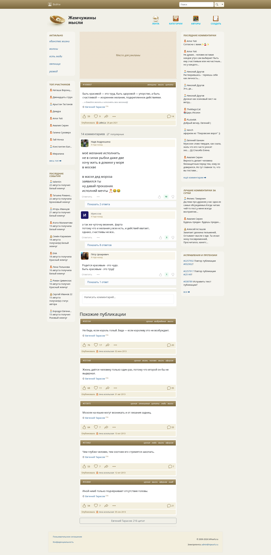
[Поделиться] (106, 116)
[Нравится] (84, 116)
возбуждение (160, 321)
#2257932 (188, 260)
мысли (161, 84)
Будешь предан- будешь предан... (202, 222)
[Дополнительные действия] (114, 116)
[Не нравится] (172, 197)
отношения (144, 403)
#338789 (187, 281)
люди (163, 403)
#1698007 (87, 84)
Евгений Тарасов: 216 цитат (128, 521)
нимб (171, 482)
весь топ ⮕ (55, 160)
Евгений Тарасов (95, 106)
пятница (54, 64)
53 (89, 466)
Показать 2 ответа (98, 204)
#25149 (187, 274)
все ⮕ (186, 291)
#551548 (87, 360)
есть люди (55, 56)
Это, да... (188, 88)
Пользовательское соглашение (67, 536)
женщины (151, 84)
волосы (53, 49)
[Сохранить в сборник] (95, 116)
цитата (169, 84)
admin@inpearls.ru (210, 544)
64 (89, 427)
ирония (149, 321)
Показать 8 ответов (99, 245)
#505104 (87, 321)
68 (89, 388)
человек (153, 360)
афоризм (169, 360)
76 (89, 345)
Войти (56, 4)
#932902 (187, 264)
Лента (156, 17)
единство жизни (59, 41)
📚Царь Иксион (191, 112)
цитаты (155, 403)
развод (53, 71)
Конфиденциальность (63, 542)
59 (89, 116)
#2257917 (188, 271)
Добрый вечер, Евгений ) (197, 122)
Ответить (87, 196)
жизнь (145, 360)
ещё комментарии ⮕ (194, 177)
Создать (216, 17)
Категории (176, 17)
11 (100, 388)
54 (89, 505)
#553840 (87, 482)
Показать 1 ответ (98, 282)
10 (166, 196)
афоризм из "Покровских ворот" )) (201, 133)
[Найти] (217, 4)
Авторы (196, 17)
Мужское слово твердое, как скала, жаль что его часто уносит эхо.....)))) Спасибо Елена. (202, 147)
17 (100, 345)
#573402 (87, 442)
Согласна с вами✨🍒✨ (196, 44)
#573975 (87, 403)
